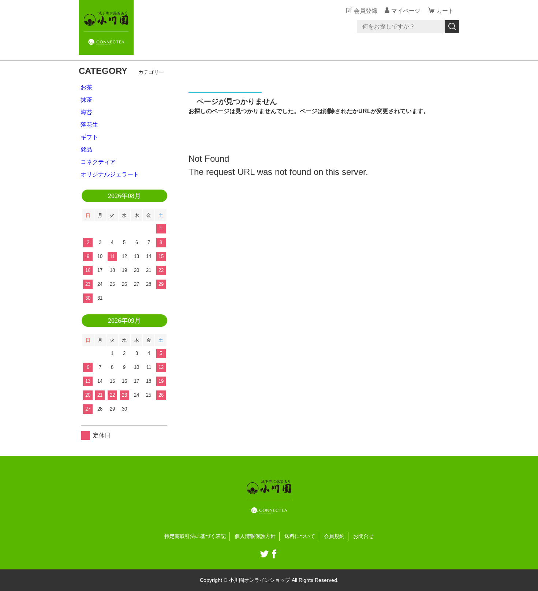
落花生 (89, 124)
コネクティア (98, 162)
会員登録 (365, 11)
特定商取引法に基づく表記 (195, 536)
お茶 (86, 87)
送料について (299, 536)
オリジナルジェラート (110, 174)
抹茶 (86, 100)
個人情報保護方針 (255, 536)
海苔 (86, 112)
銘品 (86, 149)
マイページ (406, 11)
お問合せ (363, 536)
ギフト (89, 137)
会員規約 (334, 536)
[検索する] (452, 26)
